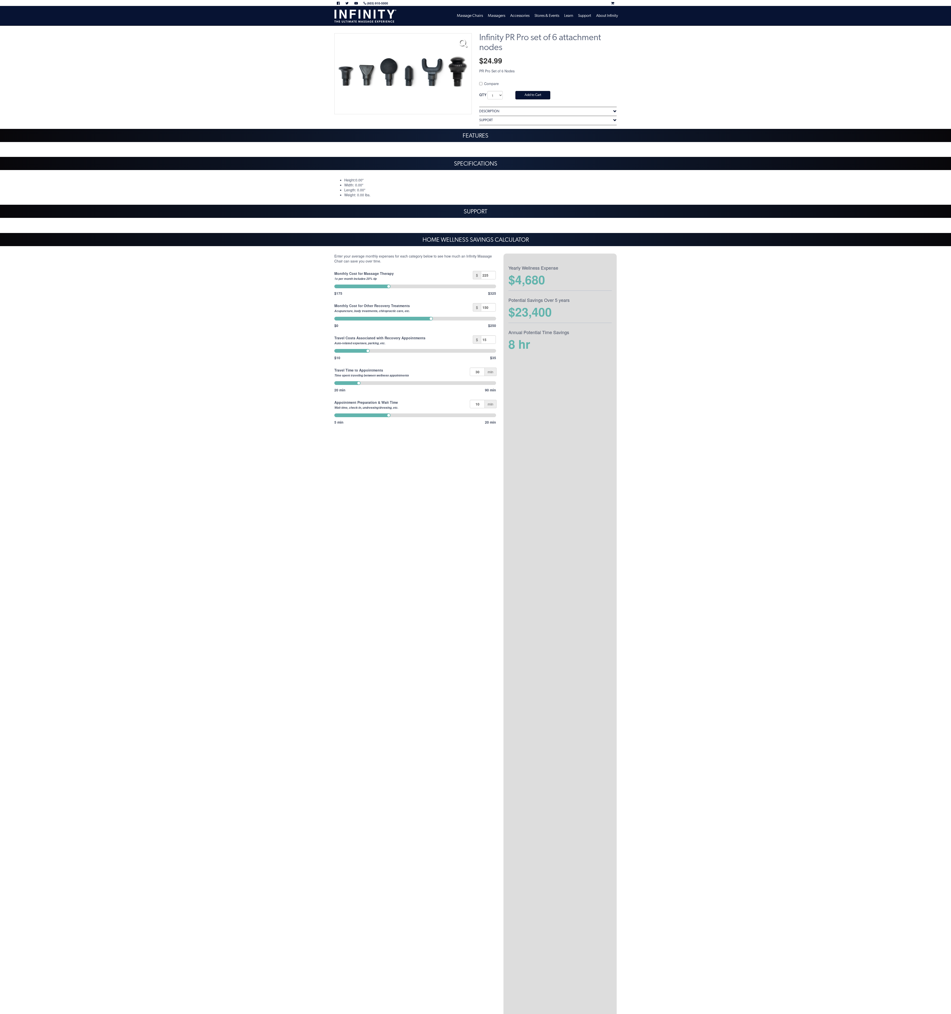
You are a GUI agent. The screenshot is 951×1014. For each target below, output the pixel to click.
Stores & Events (546, 16)
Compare (491, 83)
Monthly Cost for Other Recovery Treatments (372, 308)
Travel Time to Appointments (371, 372)
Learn (568, 16)
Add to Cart (533, 95)
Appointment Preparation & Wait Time (366, 405)
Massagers (496, 16)
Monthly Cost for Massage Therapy (364, 276)
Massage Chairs (470, 16)
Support (584, 16)
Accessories (519, 16)
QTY (482, 94)
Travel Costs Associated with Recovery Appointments (379, 340)
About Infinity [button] (607, 16)
